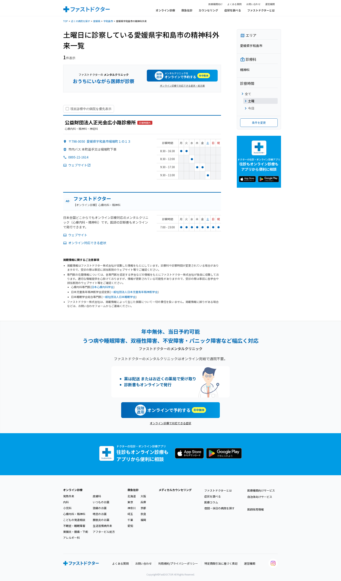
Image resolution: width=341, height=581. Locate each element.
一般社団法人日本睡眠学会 (119, 297)
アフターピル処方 (104, 532)
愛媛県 (96, 21)
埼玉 (130, 514)
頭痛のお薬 (100, 508)
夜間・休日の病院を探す (219, 508)
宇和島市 (108, 21)
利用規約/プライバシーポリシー (178, 563)
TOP (65, 21)
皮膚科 (97, 496)
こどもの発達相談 (74, 520)
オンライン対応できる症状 (87, 242)
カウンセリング (208, 10)
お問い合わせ (253, 4)
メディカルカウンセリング (175, 490)
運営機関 (270, 4)
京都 (143, 508)
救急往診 (186, 10)
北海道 (131, 496)
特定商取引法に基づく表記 (221, 563)
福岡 (143, 520)
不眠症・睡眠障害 (74, 526)
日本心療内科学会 (102, 287)
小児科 (67, 508)
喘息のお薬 (100, 514)
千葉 (130, 520)
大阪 (143, 496)
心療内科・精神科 (74, 514)
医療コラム (211, 502)
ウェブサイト (77, 165)
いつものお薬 (101, 502)
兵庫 (143, 502)
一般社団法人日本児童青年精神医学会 (134, 292)
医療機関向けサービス (261, 490)
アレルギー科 (71, 538)
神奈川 (131, 508)
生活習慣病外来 (102, 526)
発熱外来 (68, 496)
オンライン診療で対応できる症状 (170, 423)
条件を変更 (259, 123)
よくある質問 (234, 4)
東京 (130, 502)
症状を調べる (232, 10)
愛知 (130, 526)
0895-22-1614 (78, 157)
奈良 (143, 514)
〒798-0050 (99, 141)
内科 (66, 502)
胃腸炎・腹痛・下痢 (75, 532)
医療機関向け (215, 4)
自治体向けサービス (259, 497)
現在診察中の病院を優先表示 (90, 109)
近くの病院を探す (80, 21)
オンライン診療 (165, 10)
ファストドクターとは (261, 10)
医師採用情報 (255, 509)
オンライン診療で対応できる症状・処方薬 (182, 85)
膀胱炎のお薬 (101, 520)
